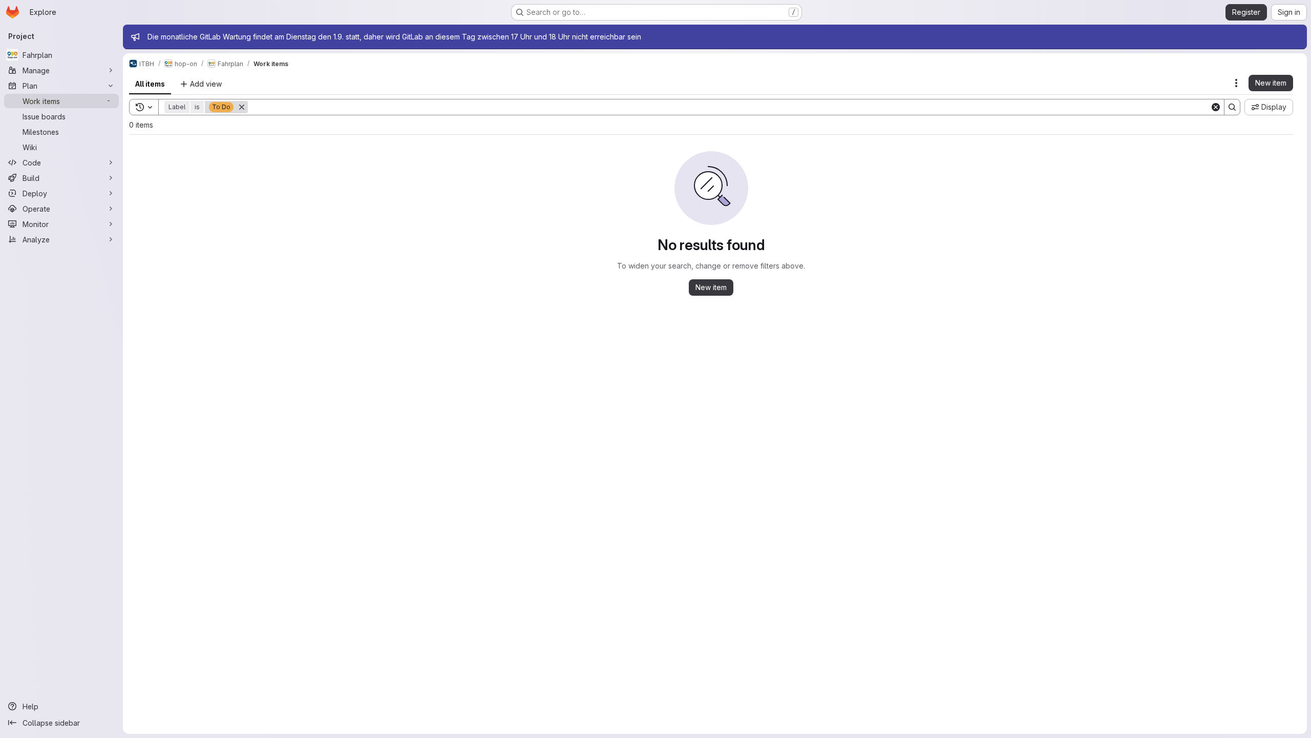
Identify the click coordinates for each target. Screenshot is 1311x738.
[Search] (1232, 107)
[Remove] (242, 107)
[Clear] (1216, 107)
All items (150, 83)
